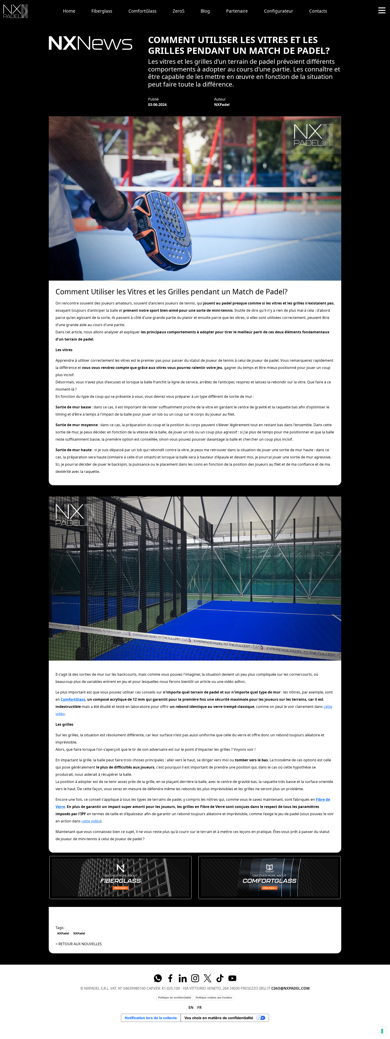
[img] (15, 11)
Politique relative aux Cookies (214, 997)
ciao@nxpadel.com (290, 988)
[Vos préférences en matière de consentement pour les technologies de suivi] (382, 1031)
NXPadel (63, 933)
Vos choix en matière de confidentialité (218, 1018)
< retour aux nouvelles (79, 943)
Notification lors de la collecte (151, 1018)
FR (199, 1007)
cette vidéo (90, 821)
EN (190, 1007)
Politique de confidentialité (174, 997)
